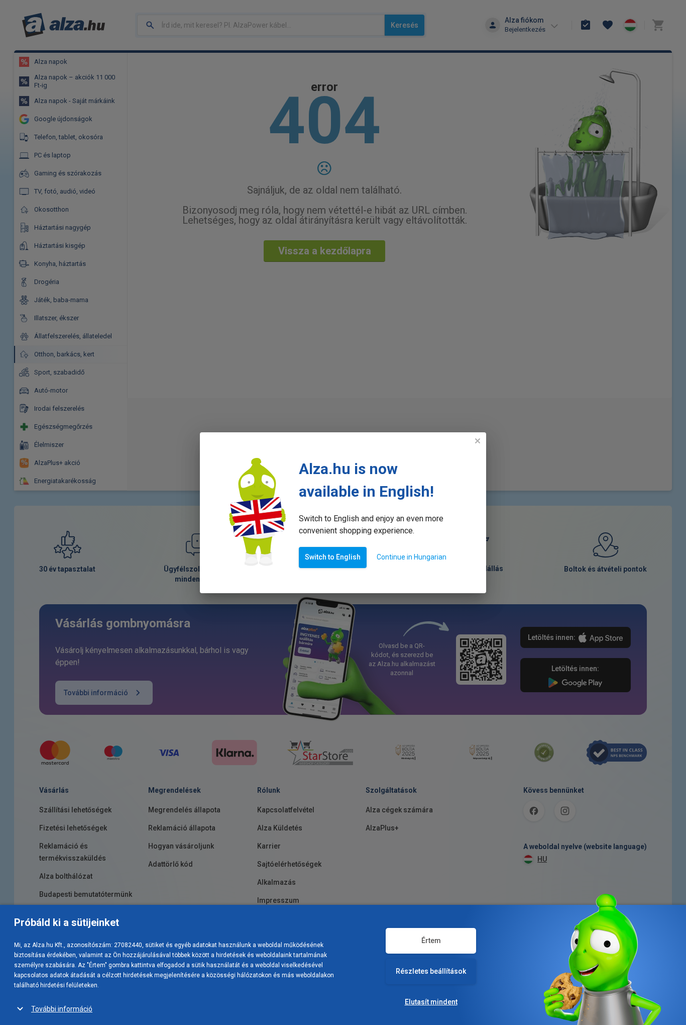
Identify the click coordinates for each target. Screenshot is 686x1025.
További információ (61, 1009)
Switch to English (333, 557)
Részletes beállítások (431, 971)
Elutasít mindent (431, 1002)
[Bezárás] (477, 440)
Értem (431, 941)
